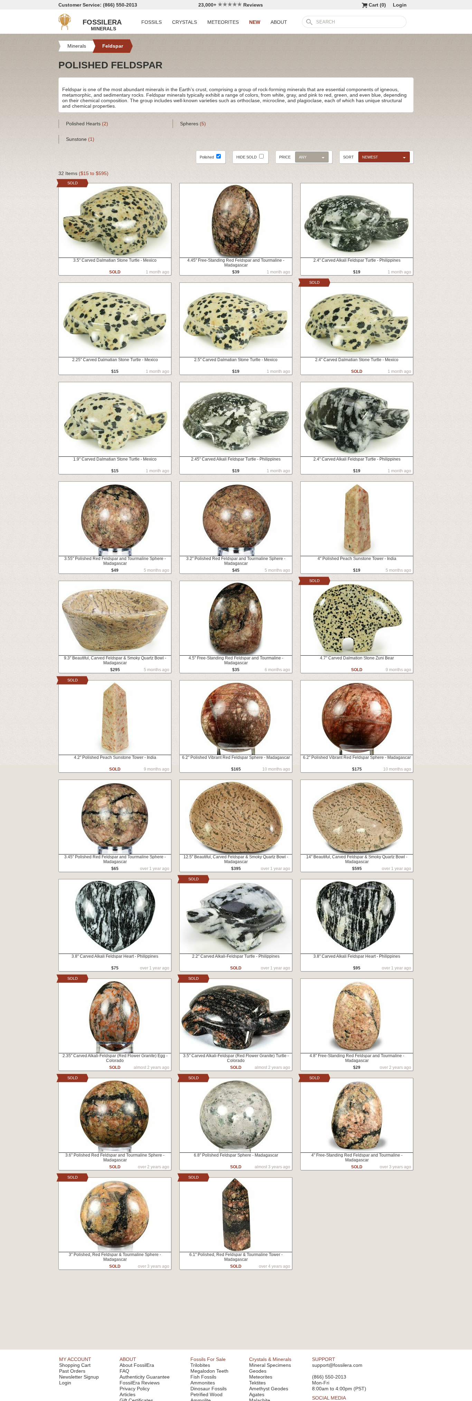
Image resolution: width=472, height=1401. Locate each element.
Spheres (193, 123)
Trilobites (200, 1365)
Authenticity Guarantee (145, 1377)
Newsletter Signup (79, 1377)
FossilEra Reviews (140, 1382)
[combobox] (382, 157)
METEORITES (223, 22)
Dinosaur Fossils (208, 1388)
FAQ (124, 1371)
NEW (254, 22)
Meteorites (260, 1377)
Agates (256, 1394)
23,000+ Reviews (230, 5)
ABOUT (279, 22)
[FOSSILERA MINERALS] (64, 28)
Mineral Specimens (270, 1365)
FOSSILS (151, 22)
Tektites (257, 1382)
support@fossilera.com (337, 1365)
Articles (127, 1394)
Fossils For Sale (208, 1359)
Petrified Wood (206, 1394)
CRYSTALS (184, 22)
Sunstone (80, 139)
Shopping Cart (75, 1365)
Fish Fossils (203, 1377)
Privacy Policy (135, 1388)
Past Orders (72, 1371)
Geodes (257, 1371)
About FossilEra (137, 1365)
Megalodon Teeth (209, 1371)
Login (400, 5)
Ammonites (202, 1382)
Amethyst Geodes (268, 1388)
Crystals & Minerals (270, 1359)
